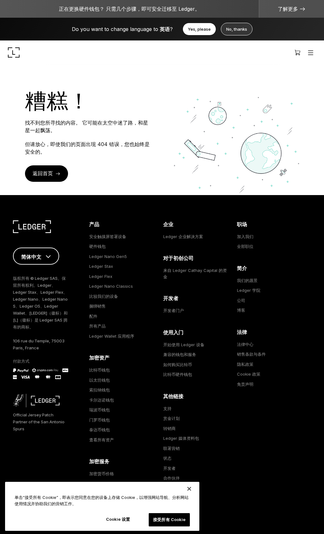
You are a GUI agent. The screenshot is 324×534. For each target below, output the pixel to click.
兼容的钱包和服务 (179, 354)
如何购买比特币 (177, 364)
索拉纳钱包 (99, 389)
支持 (167, 408)
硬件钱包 (97, 246)
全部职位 (245, 246)
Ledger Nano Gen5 (108, 256)
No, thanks (236, 29)
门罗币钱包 (99, 419)
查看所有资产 (101, 439)
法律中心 (245, 344)
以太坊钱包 (99, 380)
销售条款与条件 (251, 354)
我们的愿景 (247, 280)
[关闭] (189, 489)
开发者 (169, 468)
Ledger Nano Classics (111, 286)
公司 (241, 300)
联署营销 (171, 448)
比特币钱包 (99, 369)
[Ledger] (14, 52)
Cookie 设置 (118, 519)
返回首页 (43, 173)
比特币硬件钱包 (177, 374)
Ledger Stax (101, 266)
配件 (93, 316)
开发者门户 (173, 310)
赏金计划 (171, 418)
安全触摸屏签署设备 (107, 236)
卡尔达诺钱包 (101, 399)
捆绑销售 (97, 306)
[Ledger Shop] (297, 52)
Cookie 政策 (248, 374)
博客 (241, 310)
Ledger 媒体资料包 (181, 438)
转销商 (169, 428)
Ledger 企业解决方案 (183, 236)
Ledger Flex (100, 276)
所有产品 (97, 325)
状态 (167, 458)
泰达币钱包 (99, 429)
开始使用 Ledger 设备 (183, 344)
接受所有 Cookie (169, 519)
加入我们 (245, 236)
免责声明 (245, 384)
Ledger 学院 (248, 290)
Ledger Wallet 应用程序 (111, 336)
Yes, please (199, 29)
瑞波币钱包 (99, 409)
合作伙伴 (171, 478)
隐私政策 (245, 364)
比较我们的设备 (103, 296)
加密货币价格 (101, 473)
